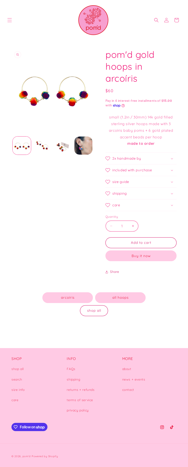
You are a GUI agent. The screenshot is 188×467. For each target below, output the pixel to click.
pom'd (26, 456)
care (14, 400)
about (126, 369)
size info (18, 390)
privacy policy (77, 410)
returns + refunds (80, 390)
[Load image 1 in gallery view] (22, 146)
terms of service (80, 400)
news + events (133, 379)
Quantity (111, 216)
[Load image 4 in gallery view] (83, 146)
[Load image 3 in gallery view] (63, 146)
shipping (73, 379)
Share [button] (114, 272)
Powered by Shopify (45, 456)
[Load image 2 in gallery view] (42, 146)
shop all (94, 310)
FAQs (71, 369)
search (16, 379)
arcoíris (68, 297)
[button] (10, 20)
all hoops (120, 297)
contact (128, 390)
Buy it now (141, 256)
